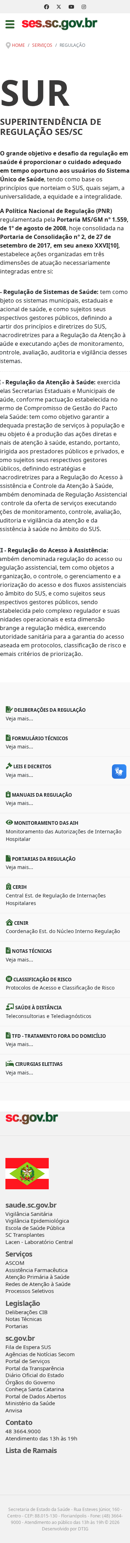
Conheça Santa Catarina (34, 1389)
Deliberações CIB (26, 1312)
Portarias (16, 1326)
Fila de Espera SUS (28, 1346)
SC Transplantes (24, 1234)
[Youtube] (71, 6)
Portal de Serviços (27, 1361)
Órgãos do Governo (30, 1382)
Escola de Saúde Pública (35, 1227)
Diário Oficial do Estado (34, 1375)
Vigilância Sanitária (28, 1213)
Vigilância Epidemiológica (37, 1220)
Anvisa (13, 1410)
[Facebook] (46, 6)
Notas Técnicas (23, 1318)
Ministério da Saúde (30, 1403)
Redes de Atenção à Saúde (37, 1284)
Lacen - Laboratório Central (39, 1241)
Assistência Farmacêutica (36, 1269)
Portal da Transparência (34, 1368)
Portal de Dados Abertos (35, 1396)
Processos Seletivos (29, 1290)
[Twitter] (58, 6)
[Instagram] (84, 6)
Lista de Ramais (31, 1450)
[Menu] (9, 24)
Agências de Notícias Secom (40, 1354)
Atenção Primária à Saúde (37, 1276)
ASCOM (15, 1262)
